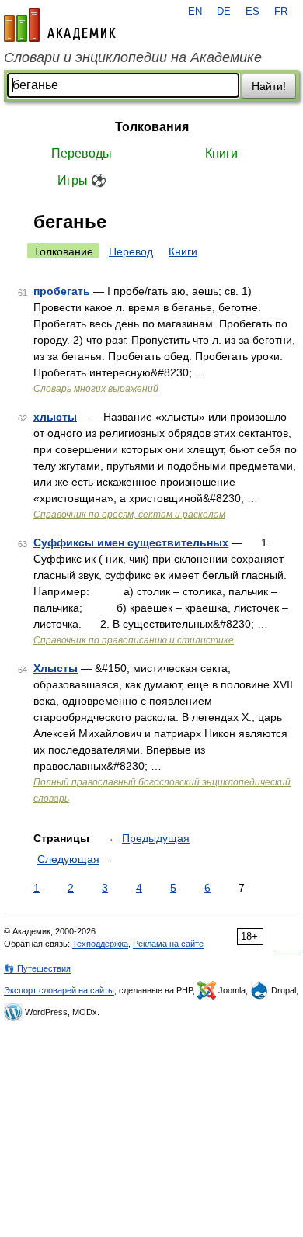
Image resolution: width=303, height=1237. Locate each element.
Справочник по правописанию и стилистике (133, 640)
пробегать (61, 291)
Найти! (269, 86)
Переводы (81, 153)
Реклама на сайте (168, 943)
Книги (221, 153)
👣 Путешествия (37, 968)
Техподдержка (100, 943)
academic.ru (60, 25)
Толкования (152, 126)
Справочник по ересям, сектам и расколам (129, 514)
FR (280, 11)
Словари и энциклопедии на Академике (133, 57)
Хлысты (55, 668)
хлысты (55, 417)
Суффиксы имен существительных (130, 542)
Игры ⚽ (81, 180)
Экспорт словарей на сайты (59, 990)
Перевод (131, 251)
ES (252, 11)
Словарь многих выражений (95, 388)
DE (224, 11)
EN (195, 11)
